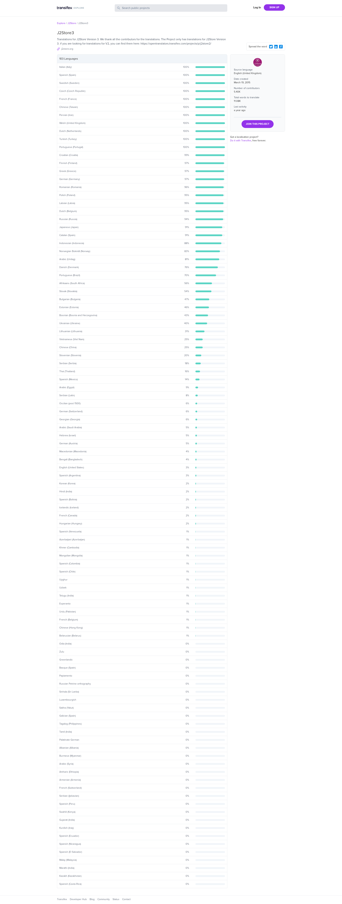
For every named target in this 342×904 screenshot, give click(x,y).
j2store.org (67, 48)
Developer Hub (78, 899)
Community (103, 899)
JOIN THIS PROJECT (257, 123)
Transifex (62, 899)
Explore (61, 23)
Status (116, 899)
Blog (92, 899)
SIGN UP (274, 7)
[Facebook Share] (280, 46)
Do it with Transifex (240, 140)
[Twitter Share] (270, 46)
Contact (126, 899)
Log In (257, 7)
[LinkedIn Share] (275, 46)
